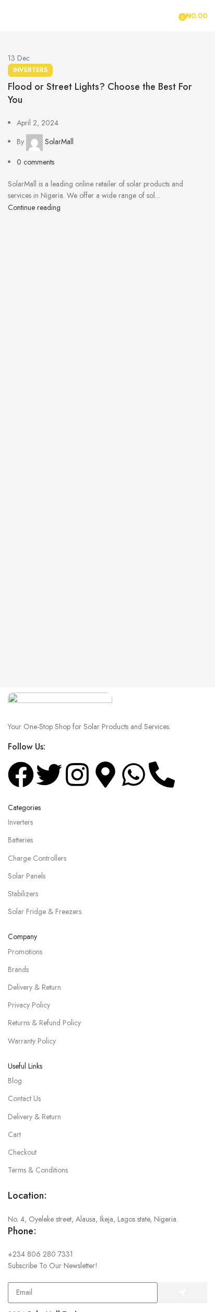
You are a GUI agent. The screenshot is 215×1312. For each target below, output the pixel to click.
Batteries (20, 840)
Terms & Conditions (38, 1170)
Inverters (30, 70)
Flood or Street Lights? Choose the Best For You (100, 93)
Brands (18, 969)
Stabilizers (23, 893)
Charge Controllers (37, 858)
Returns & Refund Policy (44, 1022)
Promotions (25, 951)
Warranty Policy (32, 1041)
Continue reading (34, 207)
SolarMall (59, 141)
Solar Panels (26, 876)
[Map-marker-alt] (105, 775)
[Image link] (60, 700)
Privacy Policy (29, 1005)
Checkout (22, 1152)
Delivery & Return (34, 987)
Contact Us (24, 1098)
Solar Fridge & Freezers (44, 911)
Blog (15, 1080)
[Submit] (183, 1292)
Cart (14, 1134)
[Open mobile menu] (12, 15)
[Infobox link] (107, 1207)
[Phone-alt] (162, 775)
